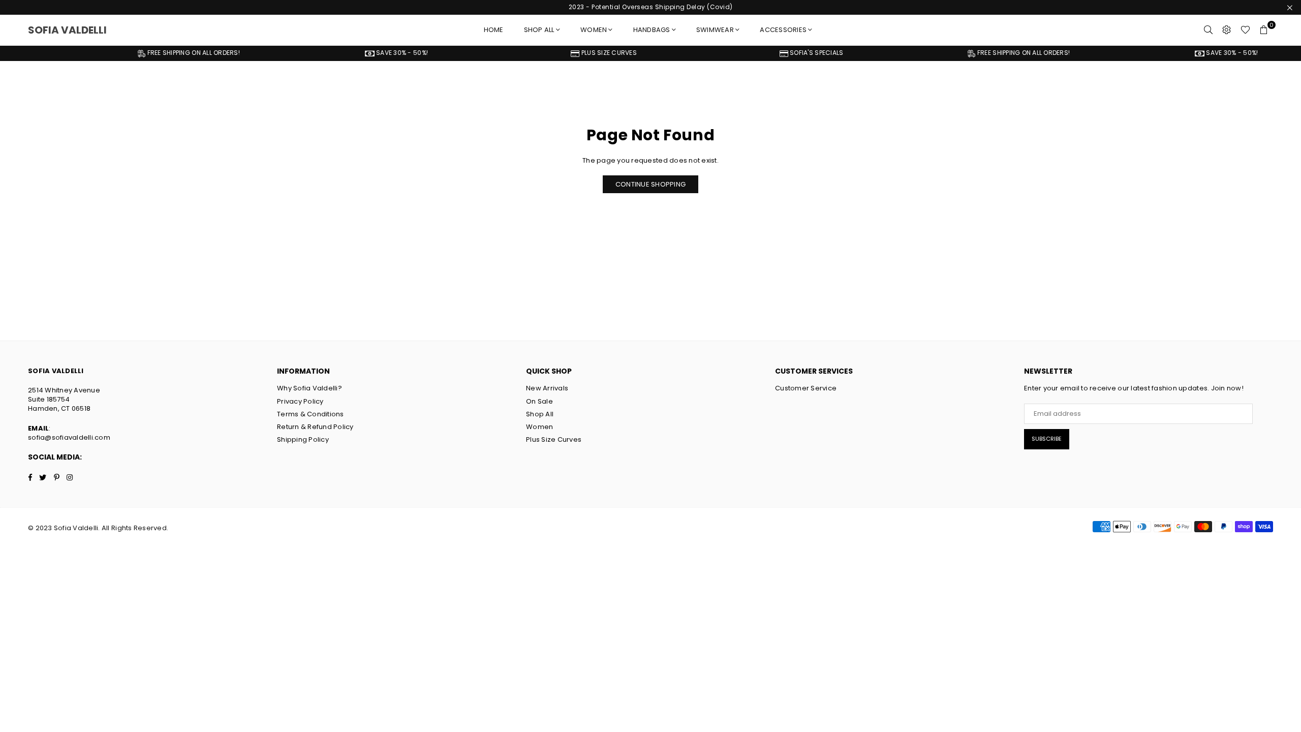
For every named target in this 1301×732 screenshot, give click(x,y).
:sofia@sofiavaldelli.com (69, 432)
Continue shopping (650, 184)
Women (593, 30)
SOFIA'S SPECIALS (774, 53)
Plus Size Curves (553, 439)
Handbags (651, 30)
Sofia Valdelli (71, 30)
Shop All (539, 414)
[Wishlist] (1245, 30)
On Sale (539, 401)
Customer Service (806, 388)
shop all (539, 30)
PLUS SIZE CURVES (566, 53)
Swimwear (715, 30)
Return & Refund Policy (315, 427)
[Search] (1208, 30)
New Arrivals (547, 388)
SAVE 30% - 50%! (359, 53)
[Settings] (1227, 30)
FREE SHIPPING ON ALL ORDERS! (151, 53)
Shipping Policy (303, 439)
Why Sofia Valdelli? (309, 388)
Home (494, 30)
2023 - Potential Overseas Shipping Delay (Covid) (651, 7)
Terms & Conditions (310, 414)
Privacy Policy (300, 401)
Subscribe (1047, 439)
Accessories (783, 30)
